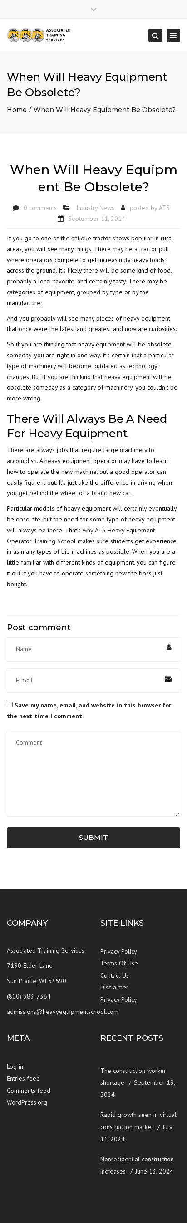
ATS (164, 208)
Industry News (95, 208)
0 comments (40, 208)
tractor (148, 249)
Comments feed (28, 1091)
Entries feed (23, 1078)
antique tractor (91, 238)
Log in (15, 1066)
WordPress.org (27, 1102)
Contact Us (114, 975)
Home (17, 110)
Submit (93, 837)
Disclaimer (114, 987)
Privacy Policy (118, 951)
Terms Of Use (119, 963)
